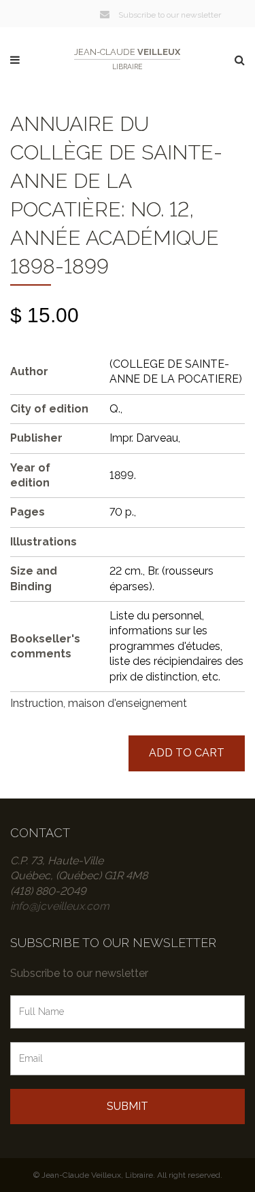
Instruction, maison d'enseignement (98, 703)
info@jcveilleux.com (59, 906)
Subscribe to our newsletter (168, 15)
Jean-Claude (127, 59)
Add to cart (186, 752)
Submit (127, 1106)
